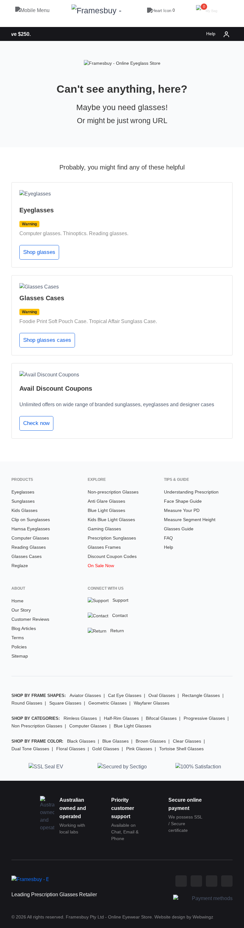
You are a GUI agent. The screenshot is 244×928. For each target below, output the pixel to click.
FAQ (168, 537)
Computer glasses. (40, 233)
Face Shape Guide (183, 501)
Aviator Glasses (85, 695)
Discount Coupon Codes (112, 556)
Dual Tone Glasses (30, 748)
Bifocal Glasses (161, 718)
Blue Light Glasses (106, 510)
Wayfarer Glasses (151, 703)
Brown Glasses (151, 741)
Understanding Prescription (191, 491)
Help (210, 33)
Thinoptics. (75, 233)
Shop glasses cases (47, 340)
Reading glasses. (108, 233)
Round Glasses (26, 703)
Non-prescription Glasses (113, 491)
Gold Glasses (105, 748)
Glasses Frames (104, 547)
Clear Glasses (187, 741)
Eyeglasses (22, 491)
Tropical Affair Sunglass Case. (123, 321)
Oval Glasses (161, 695)
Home (17, 600)
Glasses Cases (26, 556)
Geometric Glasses (107, 703)
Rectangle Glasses (201, 695)
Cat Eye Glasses (124, 695)
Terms (17, 637)
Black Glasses (81, 741)
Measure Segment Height (189, 519)
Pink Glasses (139, 748)
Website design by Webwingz (183, 916)
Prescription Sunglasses (112, 537)
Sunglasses (23, 501)
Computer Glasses (30, 537)
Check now (36, 423)
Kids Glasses (24, 510)
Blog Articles (23, 628)
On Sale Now (101, 565)
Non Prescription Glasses (36, 725)
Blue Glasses (115, 741)
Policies (19, 646)
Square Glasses (65, 703)
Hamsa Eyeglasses (30, 528)
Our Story (21, 610)
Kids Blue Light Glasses (111, 519)
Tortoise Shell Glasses (181, 748)
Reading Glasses (28, 547)
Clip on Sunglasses (30, 519)
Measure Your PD (182, 510)
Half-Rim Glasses (121, 718)
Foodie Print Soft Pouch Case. (53, 321)
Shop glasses (39, 252)
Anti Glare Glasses (106, 501)
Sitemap (19, 656)
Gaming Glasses (104, 528)
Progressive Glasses (204, 718)
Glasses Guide (178, 528)
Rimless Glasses (80, 718)
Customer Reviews (30, 619)
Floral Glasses (70, 748)
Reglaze (19, 565)
